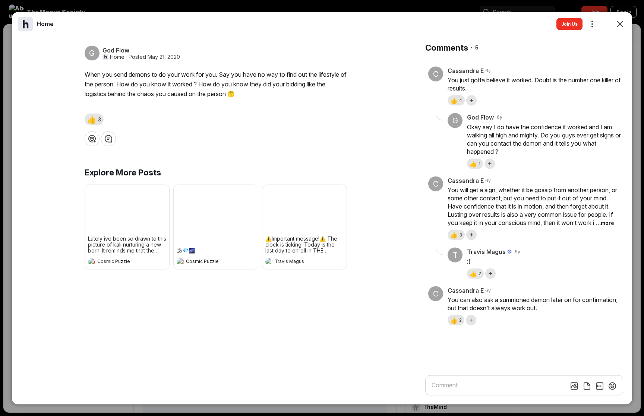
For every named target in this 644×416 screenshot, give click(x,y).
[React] (92, 138)
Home (117, 57)
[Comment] (108, 138)
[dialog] (322, 208)
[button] (94, 119)
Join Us (569, 23)
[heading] (119, 262)
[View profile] (91, 261)
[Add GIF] (600, 386)
